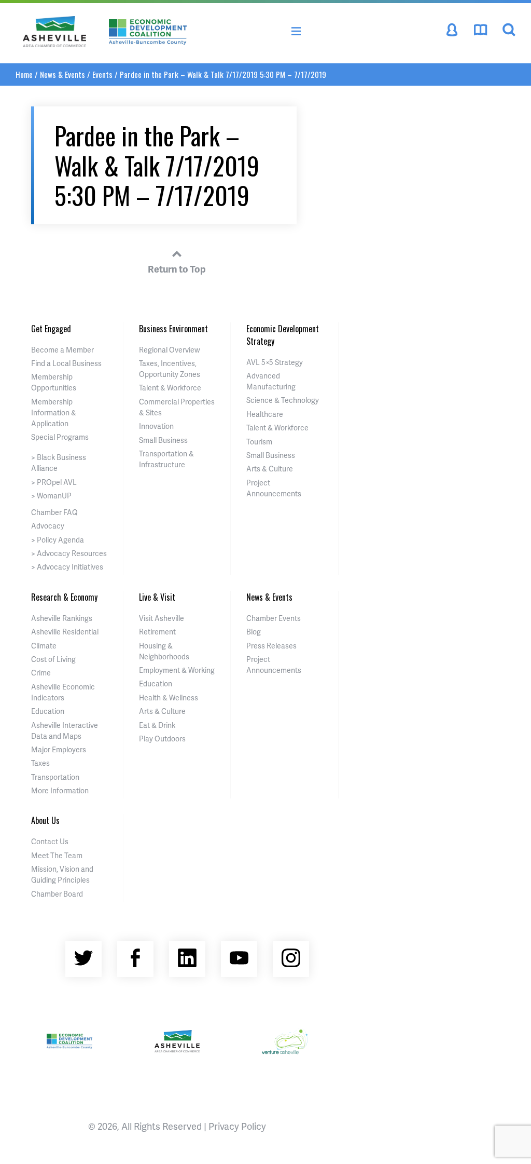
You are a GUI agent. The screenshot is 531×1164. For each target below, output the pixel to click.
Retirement (157, 632)
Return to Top (177, 268)
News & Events (62, 74)
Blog (253, 632)
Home (24, 74)
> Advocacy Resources (69, 553)
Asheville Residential (65, 632)
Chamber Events (273, 618)
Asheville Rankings (61, 618)
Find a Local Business (66, 363)
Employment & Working (177, 670)
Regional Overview (169, 350)
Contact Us (49, 841)
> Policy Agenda (57, 540)
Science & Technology (282, 400)
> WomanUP (51, 495)
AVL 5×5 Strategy (274, 362)
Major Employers (58, 749)
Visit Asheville (161, 618)
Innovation (156, 426)
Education (47, 711)
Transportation (55, 777)
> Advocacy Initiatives (67, 567)
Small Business (163, 440)
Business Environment (173, 328)
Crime (41, 673)
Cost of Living (53, 659)
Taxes (40, 763)
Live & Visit (157, 597)
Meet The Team (56, 855)
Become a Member (62, 350)
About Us (45, 820)
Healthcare (264, 414)
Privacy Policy (237, 1125)
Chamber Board (57, 894)
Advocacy (47, 526)
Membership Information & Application (53, 412)
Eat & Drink (157, 725)
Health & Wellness (168, 697)
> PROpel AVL (54, 482)
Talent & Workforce (170, 387)
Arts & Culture (269, 468)
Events (102, 74)
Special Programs (60, 437)
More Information (60, 790)
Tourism (259, 441)
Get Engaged (51, 328)
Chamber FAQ (54, 512)
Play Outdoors (162, 738)
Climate (44, 646)
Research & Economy (64, 597)
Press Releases (271, 646)
